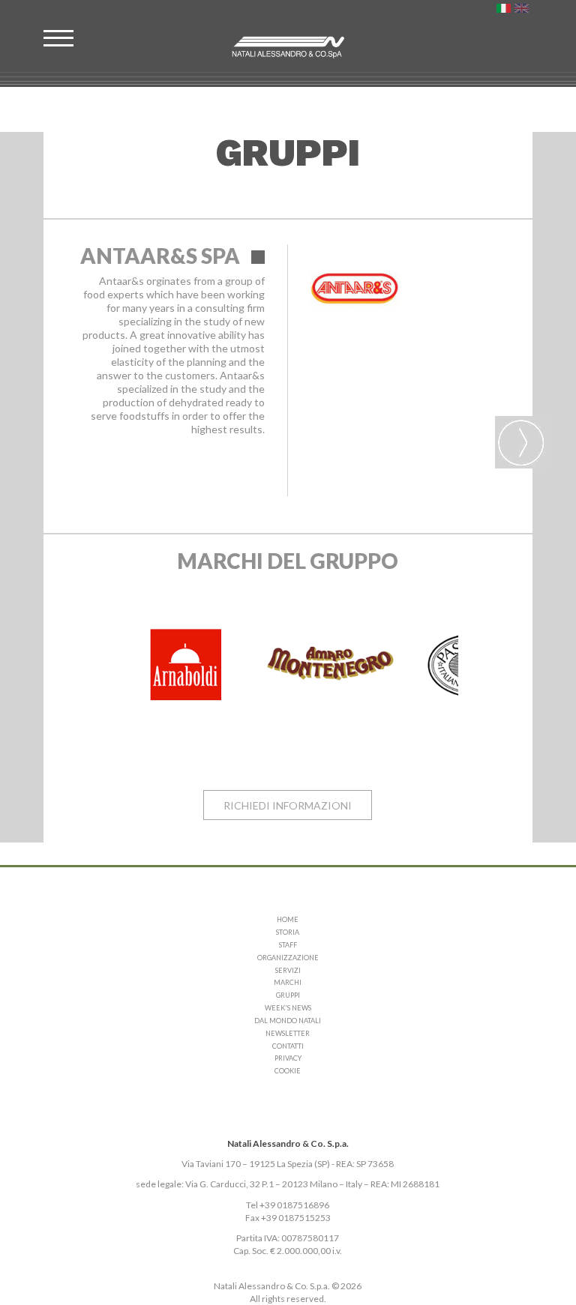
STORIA (287, 932)
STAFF (288, 945)
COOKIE (287, 1071)
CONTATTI (288, 1046)
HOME (287, 919)
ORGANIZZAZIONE (288, 957)
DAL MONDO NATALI (287, 1020)
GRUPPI (288, 995)
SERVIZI (288, 970)
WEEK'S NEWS (288, 1008)
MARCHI (288, 982)
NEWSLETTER (288, 1033)
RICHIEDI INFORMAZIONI (288, 805)
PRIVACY (288, 1058)
